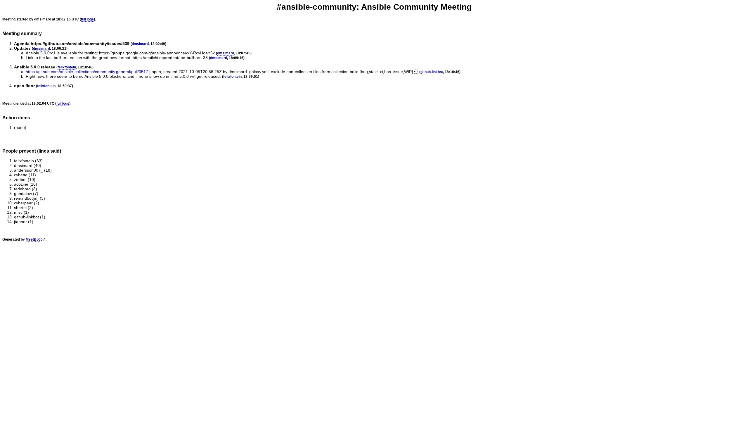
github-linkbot (431, 72)
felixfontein (67, 67)
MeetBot (33, 239)
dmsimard (140, 44)
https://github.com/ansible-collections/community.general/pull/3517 (87, 71)
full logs (87, 19)
